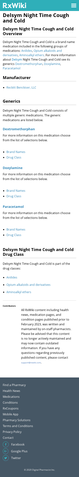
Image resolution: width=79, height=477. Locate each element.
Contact (8, 438)
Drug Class (13, 157)
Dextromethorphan (28, 64)
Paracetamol (11, 68)
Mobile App (10, 414)
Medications (11, 397)
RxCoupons (11, 408)
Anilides (26, 51)
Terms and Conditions (18, 426)
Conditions (10, 403)
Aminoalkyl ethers (31, 55)
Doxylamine (52, 64)
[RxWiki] (14, 5)
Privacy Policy (12, 432)
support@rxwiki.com (31, 362)
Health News (11, 391)
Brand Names (15, 152)
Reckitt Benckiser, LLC (21, 87)
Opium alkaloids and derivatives (28, 285)
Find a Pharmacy (14, 385)
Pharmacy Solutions (16, 420)
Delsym (17, 59)
